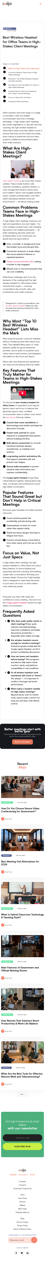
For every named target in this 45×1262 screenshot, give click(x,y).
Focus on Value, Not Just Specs (19, 97)
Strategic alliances (22, 1212)
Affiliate (22, 1205)
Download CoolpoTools (22, 1188)
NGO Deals (22, 1209)
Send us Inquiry (22, 1222)
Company (22, 1181)
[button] (40, 4)
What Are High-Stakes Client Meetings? (24, 68)
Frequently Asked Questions (18, 101)
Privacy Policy (22, 1225)
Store (22, 1195)
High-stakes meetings (12, 181)
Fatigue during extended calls (20, 261)
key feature (11, 417)
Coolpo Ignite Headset (15, 305)
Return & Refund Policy (22, 1229)
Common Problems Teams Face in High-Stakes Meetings (22, 73)
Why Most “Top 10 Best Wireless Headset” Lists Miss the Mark (23, 80)
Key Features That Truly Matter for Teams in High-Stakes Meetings (23, 86)
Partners (22, 1202)
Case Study (22, 1198)
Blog (22, 1218)
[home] (7, 4)
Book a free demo (22, 742)
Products (22, 1185)
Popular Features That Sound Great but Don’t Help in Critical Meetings (22, 92)
